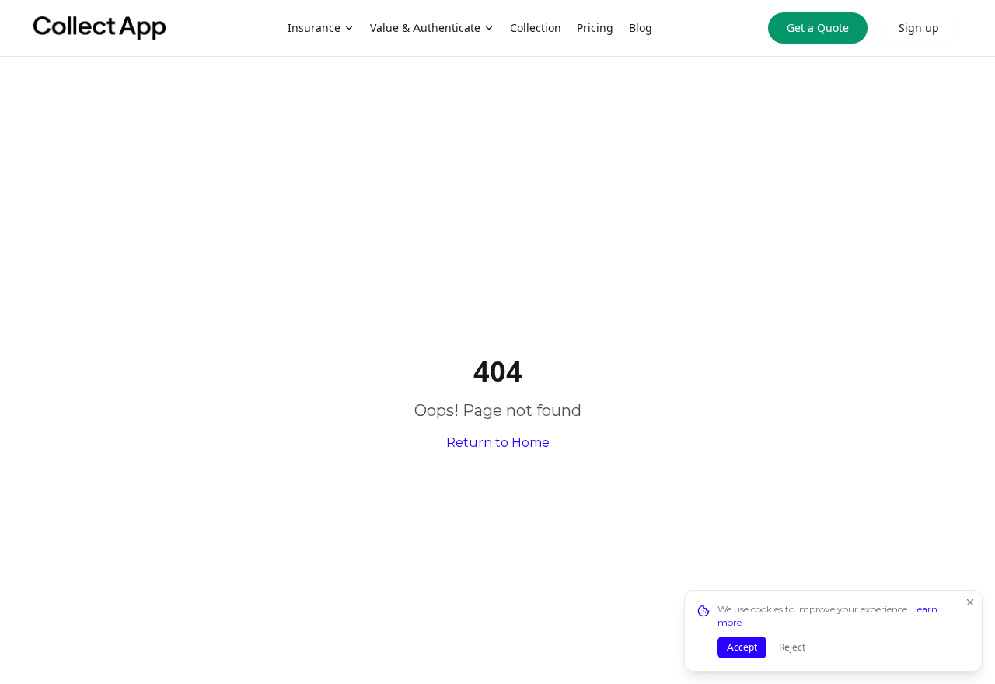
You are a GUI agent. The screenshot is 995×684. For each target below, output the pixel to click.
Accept (742, 647)
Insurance (314, 28)
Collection (535, 28)
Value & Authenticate (425, 28)
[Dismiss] (970, 602)
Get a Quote (818, 28)
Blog (640, 28)
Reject (792, 647)
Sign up (919, 28)
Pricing (595, 28)
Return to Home (498, 442)
